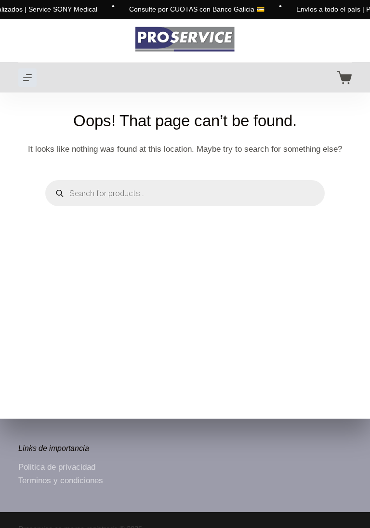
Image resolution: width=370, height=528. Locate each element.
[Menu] (27, 77)
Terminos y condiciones (60, 480)
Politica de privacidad (56, 467)
